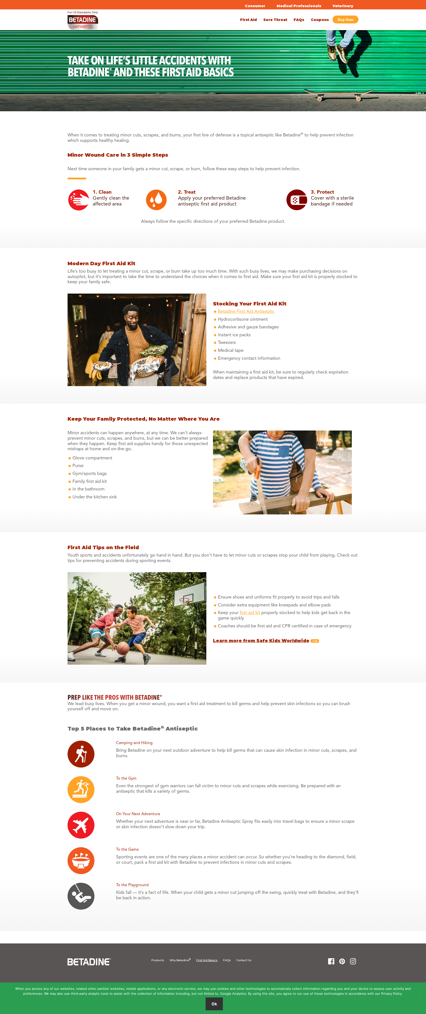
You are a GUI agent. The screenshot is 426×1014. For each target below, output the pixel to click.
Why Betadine (180, 960)
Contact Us (243, 960)
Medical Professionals (299, 6)
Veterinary (343, 6)
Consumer (255, 6)
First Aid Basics (206, 960)
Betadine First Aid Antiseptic (246, 311)
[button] (345, 19)
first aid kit (250, 613)
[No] (419, 998)
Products (157, 960)
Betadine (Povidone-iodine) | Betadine (111, 24)
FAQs (227, 960)
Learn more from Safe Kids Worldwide (261, 640)
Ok (214, 1003)
